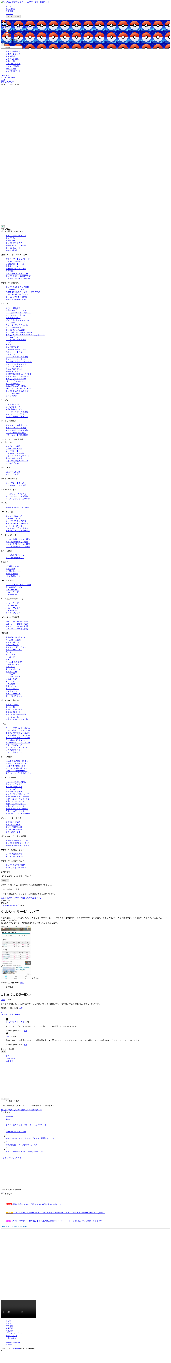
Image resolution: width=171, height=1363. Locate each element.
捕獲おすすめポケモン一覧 (17, 719)
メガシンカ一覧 (12, 717)
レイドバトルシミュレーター (18, 278)
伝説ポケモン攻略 (13, 472)
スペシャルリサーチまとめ (17, 357)
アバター (9, 652)
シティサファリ (12, 396)
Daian (3, 1000)
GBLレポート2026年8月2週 (17, 624)
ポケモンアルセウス (14, 243)
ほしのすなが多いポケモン (17, 417)
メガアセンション (13, 318)
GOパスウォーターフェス (16, 327)
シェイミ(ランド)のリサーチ (17, 794)
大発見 (8, 345)
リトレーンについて (14, 526)
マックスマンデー (13, 347)
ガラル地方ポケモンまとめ (17, 747)
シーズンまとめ (12, 404)
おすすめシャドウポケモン (17, 523)
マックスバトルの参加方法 (17, 430)
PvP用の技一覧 (12, 574)
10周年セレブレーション (16, 310)
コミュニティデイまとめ (16, 340)
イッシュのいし (12, 689)
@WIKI (9, 1344)
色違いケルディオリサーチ (17, 811)
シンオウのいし (12, 691)
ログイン (9, 14)
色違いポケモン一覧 (14, 710)
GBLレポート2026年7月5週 (17, 629)
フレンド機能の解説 (14, 827)
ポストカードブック (14, 650)
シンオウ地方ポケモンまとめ (18, 735)
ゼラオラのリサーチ (14, 792)
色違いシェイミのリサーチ (17, 809)
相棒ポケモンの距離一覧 (16, 714)
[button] (88, 39)
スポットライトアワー (15, 352)
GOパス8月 (10, 323)
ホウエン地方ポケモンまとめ (18, 733)
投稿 (3, 1051)
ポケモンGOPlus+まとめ (16, 299)
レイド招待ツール (13, 71)
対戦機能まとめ (12, 566)
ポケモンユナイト (13, 248)
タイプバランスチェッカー (17, 274)
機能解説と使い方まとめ (16, 637)
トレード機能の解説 (14, 829)
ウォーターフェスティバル (17, 325)
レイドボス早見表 (13, 64)
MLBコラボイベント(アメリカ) (18, 389)
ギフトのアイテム (13, 832)
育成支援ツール (12, 271)
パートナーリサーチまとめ (17, 412)
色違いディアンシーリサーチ (18, 814)
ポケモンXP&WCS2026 (15, 330)
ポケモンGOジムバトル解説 (17, 507)
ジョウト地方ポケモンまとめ (18, 730)
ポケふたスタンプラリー (16, 414)
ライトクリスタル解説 (15, 453)
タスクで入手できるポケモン (18, 784)
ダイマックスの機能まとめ (17, 425)
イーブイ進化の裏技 (14, 854)
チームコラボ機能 (13, 640)
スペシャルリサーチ (14, 789)
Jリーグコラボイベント (15, 381)
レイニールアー (12, 679)
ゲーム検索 (10, 9)
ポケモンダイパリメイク (16, 245)
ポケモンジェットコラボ (16, 379)
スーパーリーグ (12, 590)
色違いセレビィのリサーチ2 (17, 799)
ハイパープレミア (13, 608)
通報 (22, 983)
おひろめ (9, 342)
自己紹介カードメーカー (16, 264)
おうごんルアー (12, 681)
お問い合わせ (11, 1338)
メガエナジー (11, 657)
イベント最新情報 (13, 51)
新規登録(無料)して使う (11, 898)
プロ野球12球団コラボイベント (19, 374)
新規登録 (9, 11)
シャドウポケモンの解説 (16, 521)
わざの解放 (10, 684)
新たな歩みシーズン (14, 407)
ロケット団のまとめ (14, 516)
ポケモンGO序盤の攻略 (15, 865)
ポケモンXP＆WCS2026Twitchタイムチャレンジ (25, 335)
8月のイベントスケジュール (17, 320)
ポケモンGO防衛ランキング (17, 843)
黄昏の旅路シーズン (14, 409)
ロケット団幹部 (12, 66)
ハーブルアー (11, 674)
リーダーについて (13, 518)
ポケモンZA (11, 238)
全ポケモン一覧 (12, 705)
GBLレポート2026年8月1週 (17, 626)
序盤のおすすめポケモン (16, 868)
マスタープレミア (13, 613)
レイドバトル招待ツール (16, 261)
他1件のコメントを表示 (10, 1014)
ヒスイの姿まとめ (13, 750)
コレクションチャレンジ (16, 364)
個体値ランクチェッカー (16, 269)
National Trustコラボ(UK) (16, 386)
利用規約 (9, 1331)
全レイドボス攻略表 (14, 458)
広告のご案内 (11, 1336)
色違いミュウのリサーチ (16, 804)
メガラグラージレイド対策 (17, 496)
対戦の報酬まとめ (13, 576)
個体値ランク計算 (13, 54)
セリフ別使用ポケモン (15, 555)
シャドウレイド (12, 451)
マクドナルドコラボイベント (18, 376)
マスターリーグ (12, 594)
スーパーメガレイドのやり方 (18, 499)
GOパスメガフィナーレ (15, 315)
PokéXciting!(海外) (13, 384)
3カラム (17, 16)
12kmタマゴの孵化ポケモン (17, 761)
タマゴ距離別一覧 (13, 712)
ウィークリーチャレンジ (16, 349)
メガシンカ (10, 654)
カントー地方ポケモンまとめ (18, 728)
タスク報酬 (10, 56)
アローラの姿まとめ (14, 745)
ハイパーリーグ (12, 592)
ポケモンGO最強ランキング (17, 841)
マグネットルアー (13, 676)
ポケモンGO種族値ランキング (18, 845)
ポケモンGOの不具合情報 (16, 297)
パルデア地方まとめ (14, 752)
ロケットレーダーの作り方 (17, 528)
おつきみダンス (12, 337)
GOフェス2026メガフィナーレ (18, 313)
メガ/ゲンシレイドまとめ (16, 494)
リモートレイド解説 (14, 449)
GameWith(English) (13, 1342)
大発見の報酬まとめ (14, 787)
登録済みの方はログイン (31, 898)
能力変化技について (14, 571)
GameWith (16, 1348)
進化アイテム (11, 686)
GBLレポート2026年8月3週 (17, 621)
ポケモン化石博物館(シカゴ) (17, 391)
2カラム (9, 16)
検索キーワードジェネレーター (19, 259)
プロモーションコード (15, 290)
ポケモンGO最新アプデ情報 (17, 287)
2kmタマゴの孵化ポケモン (16, 771)
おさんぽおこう (12, 645)
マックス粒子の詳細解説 (16, 433)
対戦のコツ (10, 569)
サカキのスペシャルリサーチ (18, 531)
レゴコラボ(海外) (13, 393)
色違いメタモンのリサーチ (17, 801)
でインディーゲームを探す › (15, 1226)
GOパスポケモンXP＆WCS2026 (19, 332)
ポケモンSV (10, 241)
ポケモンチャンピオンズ (16, 236)
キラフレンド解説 (13, 822)
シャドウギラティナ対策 (16, 485)
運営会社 (9, 1326)
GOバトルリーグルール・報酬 (18, 585)
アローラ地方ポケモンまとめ (18, 743)
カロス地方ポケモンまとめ (17, 740)
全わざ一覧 (10, 707)
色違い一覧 (10, 61)
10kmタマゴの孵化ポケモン (17, 763)
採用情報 (9, 1328)
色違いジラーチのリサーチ (17, 806)
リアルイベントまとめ (15, 367)
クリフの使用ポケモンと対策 (18, 547)
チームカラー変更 (13, 694)
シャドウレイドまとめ (15, 483)
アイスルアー (11, 672)
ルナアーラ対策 (12, 474)
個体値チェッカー (13, 266)
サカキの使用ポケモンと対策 (18, 539)
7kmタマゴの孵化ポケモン (16, 766)
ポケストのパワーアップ (16, 647)
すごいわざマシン (13, 669)
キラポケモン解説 (13, 825)
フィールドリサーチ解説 (16, 782)
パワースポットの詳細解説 (17, 435)
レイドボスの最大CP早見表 (17, 461)
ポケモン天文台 (12, 371)
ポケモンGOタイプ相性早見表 (18, 276)
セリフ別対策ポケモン (15, 558)
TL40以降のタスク (13, 664)
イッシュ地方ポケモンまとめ (18, 738)
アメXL (9, 659)
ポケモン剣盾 (11, 250)
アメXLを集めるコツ (14, 662)
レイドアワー (11, 354)
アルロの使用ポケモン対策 (17, 542)
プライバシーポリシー (15, 1333)
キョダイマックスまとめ (16, 428)
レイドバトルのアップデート (18, 456)
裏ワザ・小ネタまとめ (15, 856)
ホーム (8, 6)
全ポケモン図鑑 (12, 59)
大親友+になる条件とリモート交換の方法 (23, 292)
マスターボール (12, 642)
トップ (8, 1321)
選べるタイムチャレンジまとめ (19, 362)
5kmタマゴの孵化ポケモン (16, 768)
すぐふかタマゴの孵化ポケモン (19, 773)
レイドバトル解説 (13, 446)
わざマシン (10, 667)
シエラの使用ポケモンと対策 (18, 544)
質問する (5, 881)
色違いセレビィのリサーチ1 (17, 796)
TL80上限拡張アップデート (17, 294)
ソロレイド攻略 (12, 463)
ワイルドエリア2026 (14, 369)
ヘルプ (8, 1323)
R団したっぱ (11, 69)
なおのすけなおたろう (10, 905)
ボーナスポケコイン (14, 696)
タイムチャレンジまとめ (16, 359)
